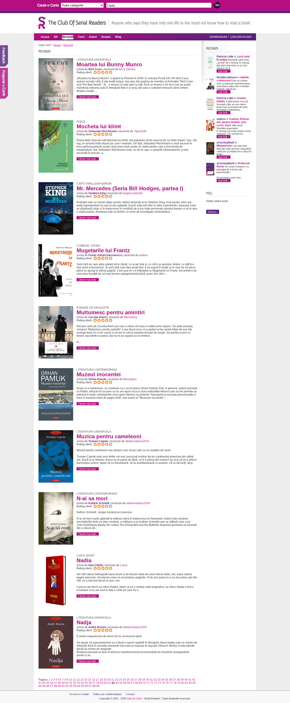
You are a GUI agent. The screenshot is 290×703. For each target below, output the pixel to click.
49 (63, 682)
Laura (123, 565)
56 (90, 682)
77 (171, 682)
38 (178, 679)
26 (132, 679)
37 (174, 679)
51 (70, 682)
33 (159, 679)
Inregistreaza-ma (218, 36)
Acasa (45, 36)
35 (166, 679)
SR (56, 36)
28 (139, 679)
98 (94, 686)
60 (105, 682)
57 (94, 682)
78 (174, 682)
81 (186, 682)
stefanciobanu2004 (137, 441)
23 (120, 679)
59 (101, 682)
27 (136, 679)
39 (182, 679)
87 (51, 686)
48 (59, 682)
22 (116, 679)
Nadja (84, 622)
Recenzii (67, 36)
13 (82, 679)
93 (74, 686)
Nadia (84, 560)
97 (90, 686)
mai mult (222, 71)
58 (97, 682)
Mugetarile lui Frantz (103, 250)
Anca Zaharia (127, 69)
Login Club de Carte (240, 36)
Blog (118, 36)
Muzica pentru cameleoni (109, 436)
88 (55, 686)
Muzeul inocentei (99, 374)
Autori (93, 36)
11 (74, 679)
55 (86, 682)
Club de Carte (134, 698)
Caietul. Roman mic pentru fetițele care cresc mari (233, 122)
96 (86, 686)
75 (163, 682)
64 (121, 682)
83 (194, 682)
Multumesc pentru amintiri (111, 312)
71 (148, 682)
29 (143, 679)
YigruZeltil (140, 131)
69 (140, 682)
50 (67, 682)
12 (78, 679)
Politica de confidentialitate (107, 694)
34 (162, 679)
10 (70, 679)
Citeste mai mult (87, 96)
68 (136, 682)
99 (97, 686)
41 (189, 679)
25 (128, 679)
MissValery (130, 317)
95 (82, 686)
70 (144, 682)
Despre (106, 36)
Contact (130, 694)
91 (67, 686)
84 (40, 686)
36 (170, 679)
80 (182, 682)
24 (124, 679)
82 (190, 682)
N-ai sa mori (92, 498)
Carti (81, 36)
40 (186, 679)
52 (74, 682)
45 (47, 682)
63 (117, 682)
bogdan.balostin (133, 193)
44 (44, 682)
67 (132, 682)
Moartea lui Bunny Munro (109, 64)
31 (151, 679)
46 (51, 682)
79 (178, 682)
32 (155, 679)
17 (97, 679)
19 (105, 679)
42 (193, 679)
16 (93, 679)
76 (167, 682)
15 (89, 679)
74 (159, 682)
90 (63, 686)
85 (44, 686)
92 (70, 686)
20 (109, 679)
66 (128, 682)
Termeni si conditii (79, 694)
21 (112, 679)
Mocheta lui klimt (99, 126)
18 (101, 679)
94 (78, 686)
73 (155, 682)
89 (59, 686)
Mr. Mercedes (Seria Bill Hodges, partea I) (130, 188)
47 (55, 682)
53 (78, 682)
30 (147, 679)
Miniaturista (224, 145)
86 (47, 686)
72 (151, 682)
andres (143, 255)
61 (109, 682)
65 (124, 682)
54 (82, 682)
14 (85, 679)
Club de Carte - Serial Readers (73, 23)
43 (40, 682)
